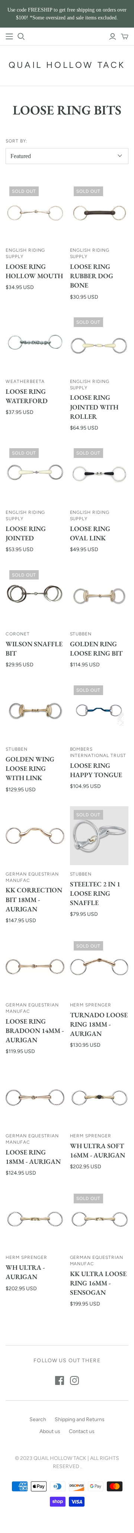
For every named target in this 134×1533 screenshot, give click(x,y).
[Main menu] (9, 36)
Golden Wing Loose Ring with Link (30, 768)
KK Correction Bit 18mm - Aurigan (34, 899)
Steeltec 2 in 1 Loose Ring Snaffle (95, 893)
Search (37, 1419)
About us (49, 1431)
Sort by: (17, 141)
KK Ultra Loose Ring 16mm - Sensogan (98, 1283)
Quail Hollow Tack (67, 65)
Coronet (18, 634)
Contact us (82, 1431)
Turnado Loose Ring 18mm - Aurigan (99, 1024)
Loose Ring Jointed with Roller (94, 406)
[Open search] (21, 36)
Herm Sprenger (90, 1005)
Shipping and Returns (80, 1419)
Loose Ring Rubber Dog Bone (91, 275)
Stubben (81, 634)
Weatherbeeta (25, 381)
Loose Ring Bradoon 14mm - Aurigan (35, 1030)
